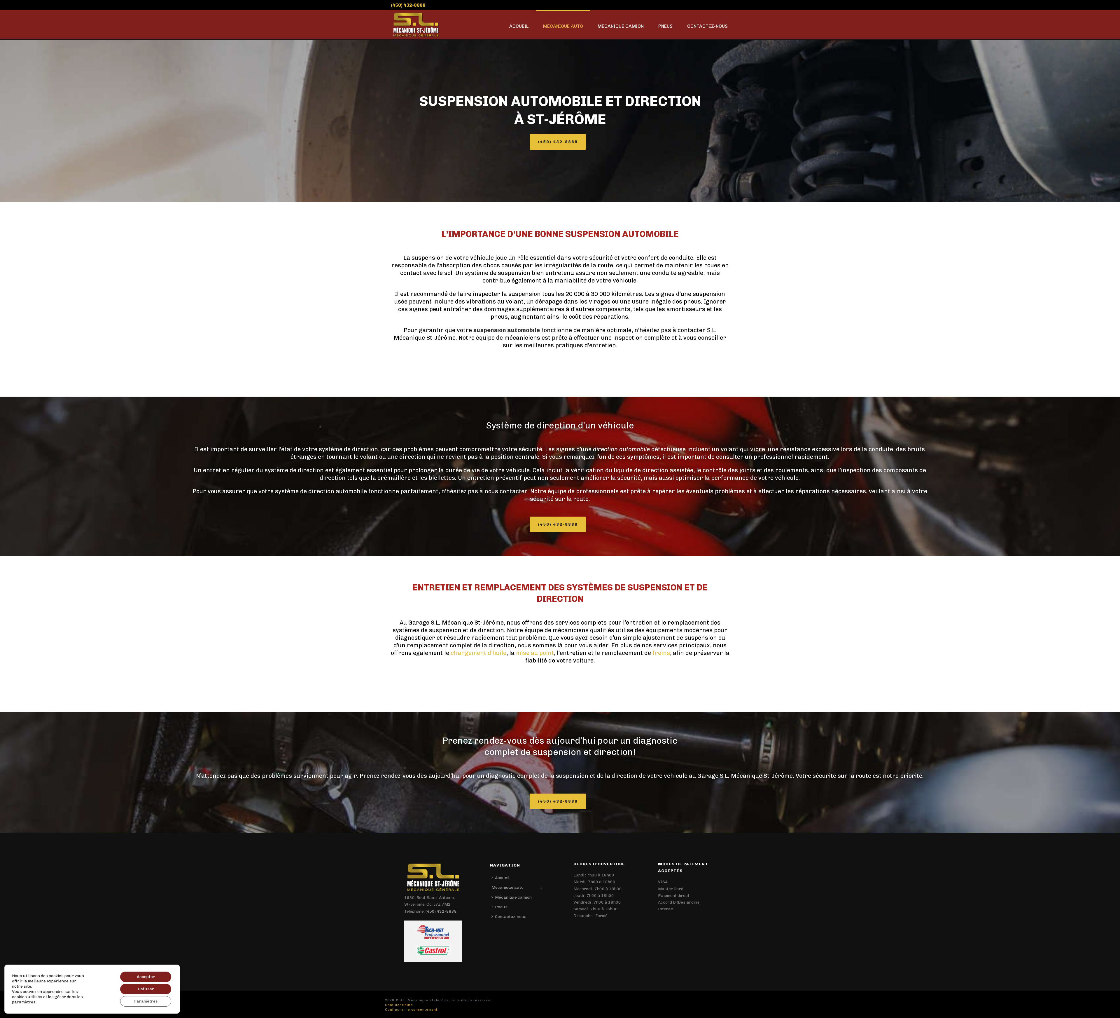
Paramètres (146, 1001)
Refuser (146, 988)
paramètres (24, 1002)
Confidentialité (399, 1005)
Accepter (146, 976)
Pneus (665, 26)
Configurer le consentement (411, 1010)
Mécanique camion (621, 26)
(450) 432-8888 (408, 5)
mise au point (535, 652)
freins (661, 652)
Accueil (518, 26)
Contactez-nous (707, 26)
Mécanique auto (563, 26)
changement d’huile (478, 652)
